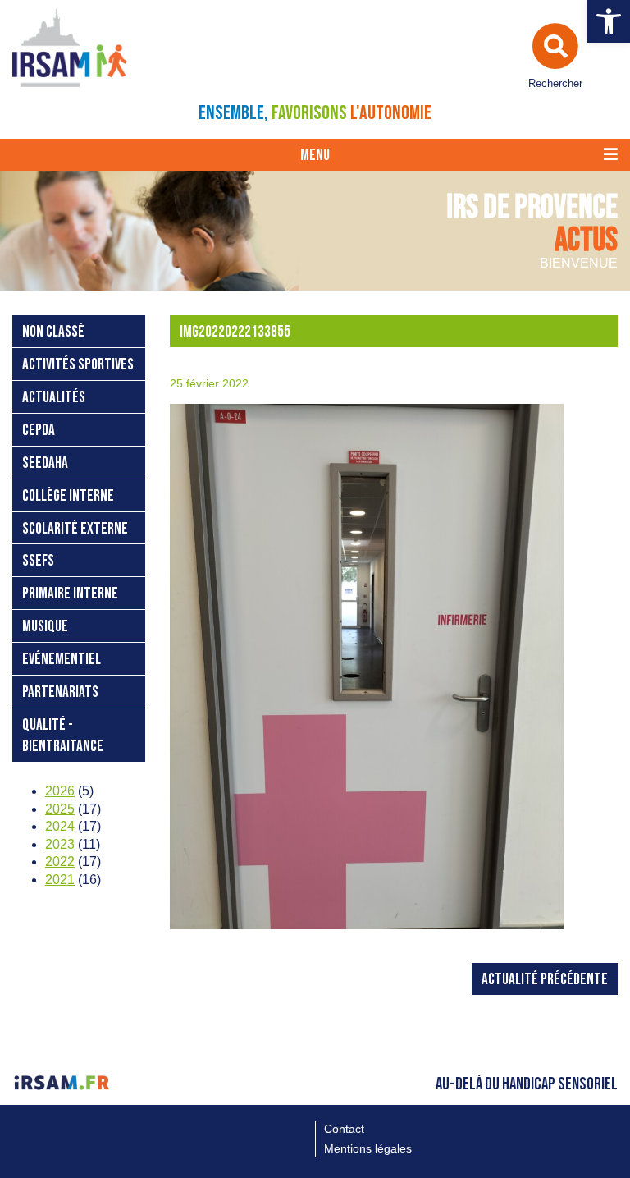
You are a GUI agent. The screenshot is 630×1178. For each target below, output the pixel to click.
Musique (45, 626)
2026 (60, 791)
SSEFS (38, 561)
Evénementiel (61, 659)
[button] (608, 21)
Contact (344, 1128)
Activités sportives (78, 364)
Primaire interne (70, 593)
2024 (60, 826)
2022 (60, 862)
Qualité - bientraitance (62, 736)
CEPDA (38, 430)
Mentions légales (368, 1148)
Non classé (53, 332)
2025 (60, 809)
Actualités (53, 397)
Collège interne (68, 496)
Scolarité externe (75, 529)
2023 (60, 844)
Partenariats (60, 692)
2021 (60, 880)
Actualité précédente (545, 979)
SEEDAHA (45, 463)
